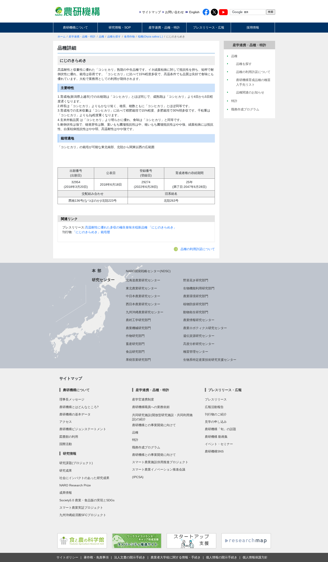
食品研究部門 (135, 351)
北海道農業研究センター (143, 280)
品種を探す (114, 36)
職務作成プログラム (146, 447)
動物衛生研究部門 (195, 312)
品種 (101, 36)
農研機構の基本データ (75, 414)
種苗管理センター (195, 351)
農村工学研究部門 (138, 320)
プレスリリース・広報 (208, 27)
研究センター (103, 280)
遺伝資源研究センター (198, 336)
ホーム (62, 36)
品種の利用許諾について (198, 249)
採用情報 (253, 27)
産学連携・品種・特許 (164, 27)
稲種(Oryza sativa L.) (150, 36)
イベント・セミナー (219, 444)
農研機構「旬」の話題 (220, 429)
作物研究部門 (135, 336)
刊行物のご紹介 (216, 414)
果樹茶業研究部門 (138, 359)
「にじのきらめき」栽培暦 (91, 232)
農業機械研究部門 (138, 328)
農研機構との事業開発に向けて (154, 425)
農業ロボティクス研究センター (205, 328)
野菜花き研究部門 (195, 280)
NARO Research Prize (75, 485)
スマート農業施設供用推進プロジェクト (160, 462)
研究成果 (65, 470)
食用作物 (129, 36)
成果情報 (65, 492)
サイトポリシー (67, 557)
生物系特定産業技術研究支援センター (209, 359)
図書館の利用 (68, 436)
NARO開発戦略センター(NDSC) (148, 271)
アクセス (65, 421)
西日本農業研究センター (143, 304)
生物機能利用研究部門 (198, 288)
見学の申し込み (216, 421)
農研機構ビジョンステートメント (82, 429)
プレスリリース (216, 399)
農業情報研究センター (198, 320)
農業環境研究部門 (195, 296)
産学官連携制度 (143, 399)
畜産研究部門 (135, 344)
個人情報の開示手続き (221, 557)
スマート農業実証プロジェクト (81, 507)
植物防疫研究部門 (195, 304)
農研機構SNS (214, 451)
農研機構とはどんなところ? (79, 407)
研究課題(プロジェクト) (76, 463)
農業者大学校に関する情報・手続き (176, 557)
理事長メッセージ (71, 399)
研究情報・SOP (120, 27)
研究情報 (69, 453)
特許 (135, 440)
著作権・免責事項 (96, 557)
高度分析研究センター (198, 344)
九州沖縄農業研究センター (144, 312)
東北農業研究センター (141, 288)
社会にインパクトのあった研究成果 (84, 478)
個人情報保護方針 (255, 557)
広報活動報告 (214, 407)
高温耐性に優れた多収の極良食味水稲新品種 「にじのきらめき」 (130, 227)
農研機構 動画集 (216, 436)
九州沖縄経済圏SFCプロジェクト (82, 515)
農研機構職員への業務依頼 (151, 407)
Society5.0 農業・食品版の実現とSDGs (86, 500)
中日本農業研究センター (143, 296)
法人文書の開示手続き (129, 557)
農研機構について (75, 27)
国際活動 (65, 444)
